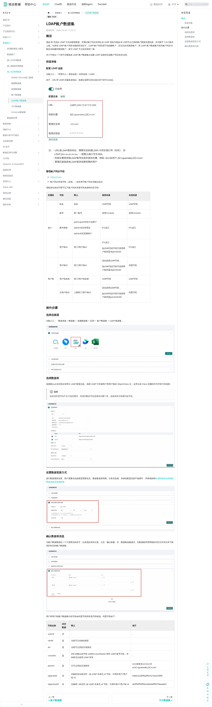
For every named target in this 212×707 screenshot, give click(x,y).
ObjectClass (56, 177)
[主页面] (48, 13)
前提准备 (189, 23)
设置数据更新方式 (193, 41)
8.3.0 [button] (5, 12)
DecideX (102, 4)
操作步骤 (185, 27)
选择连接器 (190, 32)
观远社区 (158, 4)
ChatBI (58, 4)
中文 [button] (174, 4)
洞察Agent (87, 4)
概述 (183, 18)
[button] (21, 25)
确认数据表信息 (192, 46)
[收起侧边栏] (21, 704)
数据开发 (71, 4)
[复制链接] (55, 36)
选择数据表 (190, 36)
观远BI (46, 4)
